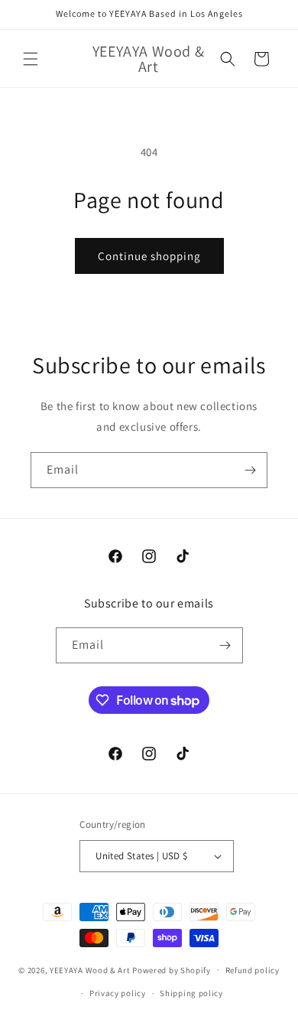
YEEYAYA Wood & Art (90, 969)
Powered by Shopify (171, 969)
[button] (30, 59)
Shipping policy (191, 993)
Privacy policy (117, 993)
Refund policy (252, 970)
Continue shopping (149, 256)
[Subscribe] (250, 470)
